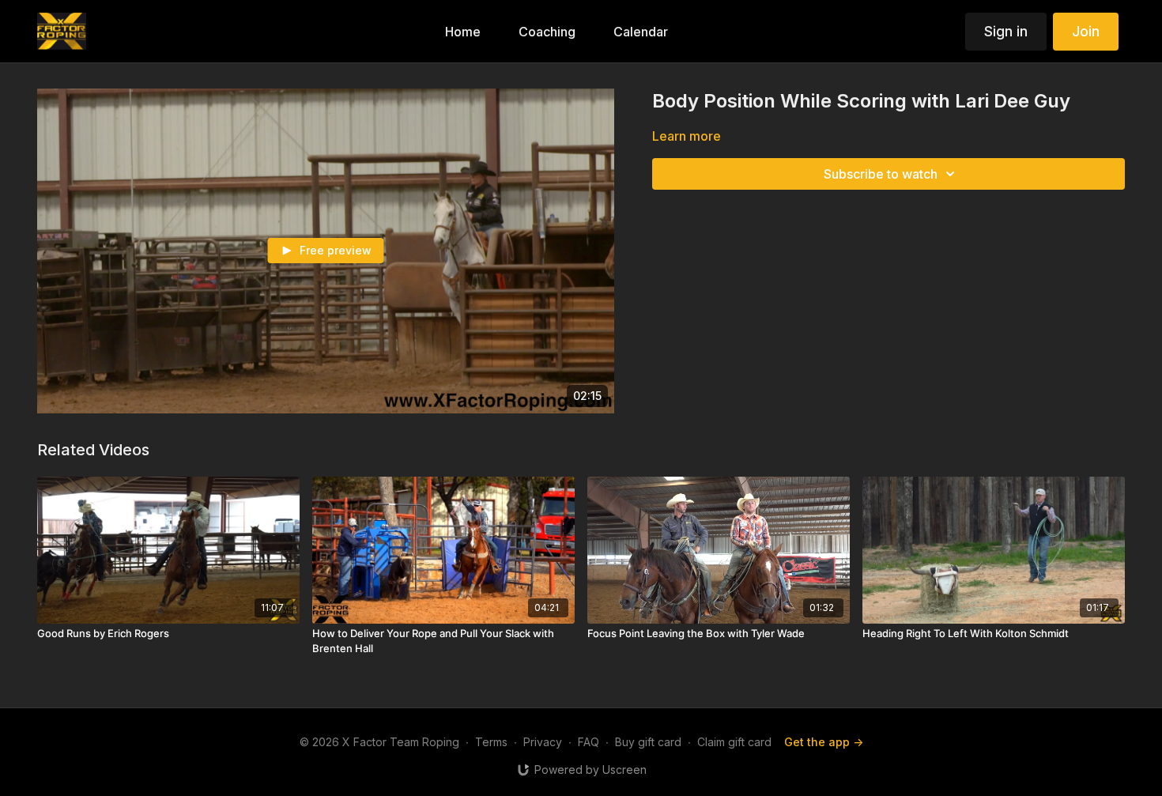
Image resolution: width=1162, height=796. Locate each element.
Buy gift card (648, 742)
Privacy (542, 742)
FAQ (588, 742)
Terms (491, 742)
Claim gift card (734, 742)
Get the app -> (823, 742)
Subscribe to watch (881, 174)
